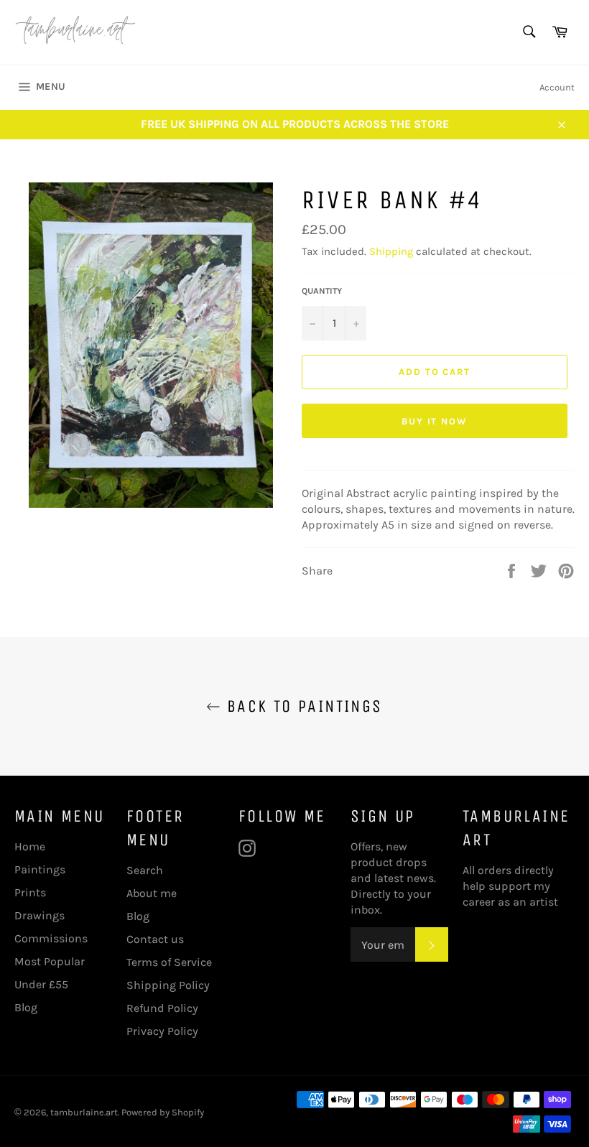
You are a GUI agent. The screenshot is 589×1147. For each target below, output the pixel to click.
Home (29, 846)
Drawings (39, 915)
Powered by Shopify (162, 1112)
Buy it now (435, 421)
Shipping (391, 251)
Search (144, 870)
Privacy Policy (162, 1031)
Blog (25, 1007)
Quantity (322, 291)
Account (557, 87)
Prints (30, 892)
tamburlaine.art (84, 1112)
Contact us (155, 939)
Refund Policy (162, 1008)
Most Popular (49, 961)
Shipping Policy (168, 985)
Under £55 (41, 984)
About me (151, 893)
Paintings (39, 869)
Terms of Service (169, 962)
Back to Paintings (301, 706)
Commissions (51, 938)
